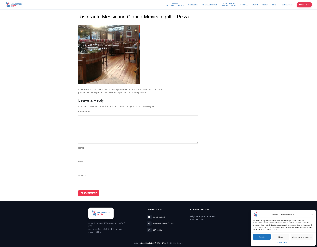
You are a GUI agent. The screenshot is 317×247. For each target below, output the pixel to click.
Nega (280, 237)
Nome (81, 147)
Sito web (82, 175)
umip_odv (157, 230)
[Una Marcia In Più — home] (14, 4)
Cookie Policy (282, 243)
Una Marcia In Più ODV (163, 223)
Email (80, 161)
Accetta (262, 237)
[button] (312, 214)
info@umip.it (159, 217)
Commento (84, 111)
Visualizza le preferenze (302, 237)
